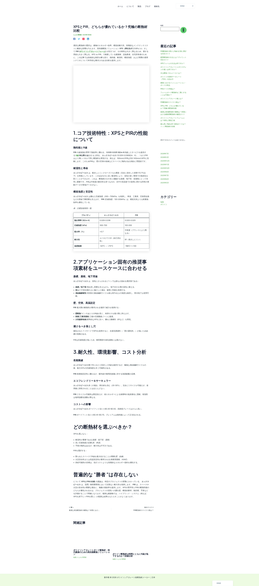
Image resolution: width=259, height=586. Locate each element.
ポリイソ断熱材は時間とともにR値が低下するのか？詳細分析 (130, 555)
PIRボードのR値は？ (167, 89)
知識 (74, 557)
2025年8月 (164, 172)
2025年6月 (164, 179)
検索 (161, 25)
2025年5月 (164, 183)
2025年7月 (164, 175)
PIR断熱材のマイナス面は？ (170, 102)
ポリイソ (163, 204)
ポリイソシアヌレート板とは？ (171, 98)
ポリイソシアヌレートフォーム (92, 51)
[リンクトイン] (88, 39)
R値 (77, 155)
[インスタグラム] (164, 6)
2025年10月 (164, 168)
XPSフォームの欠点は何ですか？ (172, 63)
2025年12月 (164, 161)
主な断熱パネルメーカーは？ (171, 73)
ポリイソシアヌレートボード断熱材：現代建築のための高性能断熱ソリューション (91, 552)
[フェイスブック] (168, 6)
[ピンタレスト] (83, 39)
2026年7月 (164, 154)
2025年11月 (164, 164)
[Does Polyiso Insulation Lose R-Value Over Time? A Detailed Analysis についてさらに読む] (131, 539)
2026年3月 (164, 157)
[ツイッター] (173, 6)
